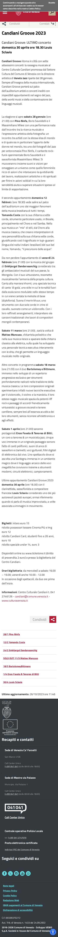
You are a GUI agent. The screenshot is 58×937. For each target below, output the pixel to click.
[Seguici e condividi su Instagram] (16, 873)
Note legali (8, 886)
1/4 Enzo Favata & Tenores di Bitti (21, 674)
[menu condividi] (52, 619)
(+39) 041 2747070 (17, 837)
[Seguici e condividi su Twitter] (10, 873)
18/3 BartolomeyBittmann (17, 666)
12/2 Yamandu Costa (14, 642)
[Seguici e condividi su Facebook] (4, 873)
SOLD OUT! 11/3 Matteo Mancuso (20, 658)
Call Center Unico (15, 817)
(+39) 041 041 (11, 766)
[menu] (5, 12)
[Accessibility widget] (53, 932)
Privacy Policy (10, 890)
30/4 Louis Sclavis (12, 682)
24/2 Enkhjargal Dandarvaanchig (20, 650)
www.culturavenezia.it (15, 601)
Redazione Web (11, 900)
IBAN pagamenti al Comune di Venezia (23, 905)
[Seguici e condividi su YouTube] (22, 873)
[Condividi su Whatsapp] (28, 873)
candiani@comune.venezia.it (31, 596)
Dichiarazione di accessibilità (18, 910)
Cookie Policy (34, 8)
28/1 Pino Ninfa (11, 634)
